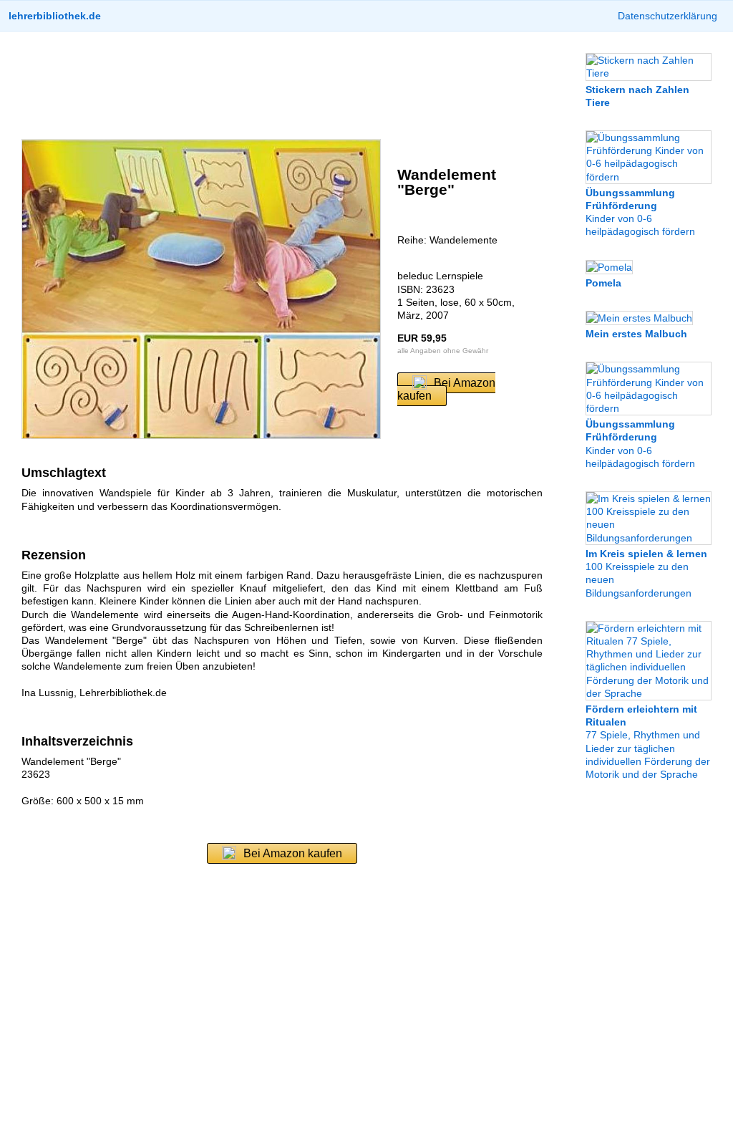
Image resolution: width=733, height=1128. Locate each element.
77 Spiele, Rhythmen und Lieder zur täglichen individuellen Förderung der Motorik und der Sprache (648, 741)
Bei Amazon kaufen (446, 389)
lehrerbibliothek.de (55, 15)
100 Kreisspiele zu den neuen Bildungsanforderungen (646, 573)
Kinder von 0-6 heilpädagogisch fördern (640, 212)
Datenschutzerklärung (667, 15)
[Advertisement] (282, 85)
